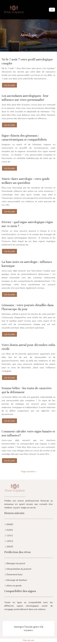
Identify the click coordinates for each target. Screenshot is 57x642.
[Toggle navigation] (52, 10)
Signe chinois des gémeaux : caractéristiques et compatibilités (24, 137)
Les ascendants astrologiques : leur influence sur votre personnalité (25, 98)
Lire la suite (9, 85)
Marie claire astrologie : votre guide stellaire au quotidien (26, 181)
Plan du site (28, 640)
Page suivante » (28, 471)
